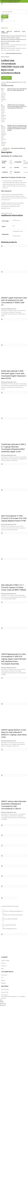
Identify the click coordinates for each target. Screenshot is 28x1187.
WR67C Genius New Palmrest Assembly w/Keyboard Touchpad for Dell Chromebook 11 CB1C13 (13, 805)
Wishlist (3, 980)
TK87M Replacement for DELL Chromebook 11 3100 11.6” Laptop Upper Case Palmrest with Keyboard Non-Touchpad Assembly (13, 659)
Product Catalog (5, 960)
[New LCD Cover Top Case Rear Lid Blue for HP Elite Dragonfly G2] (3, 95)
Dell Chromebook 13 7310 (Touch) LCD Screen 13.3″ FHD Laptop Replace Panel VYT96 (14, 518)
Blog (2, 968)
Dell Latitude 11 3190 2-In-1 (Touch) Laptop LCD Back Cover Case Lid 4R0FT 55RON (13, 587)
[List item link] (14, 920)
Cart (2, 977)
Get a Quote (6, 77)
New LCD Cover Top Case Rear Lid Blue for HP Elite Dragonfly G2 (17, 89)
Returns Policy (4, 992)
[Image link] (8, 900)
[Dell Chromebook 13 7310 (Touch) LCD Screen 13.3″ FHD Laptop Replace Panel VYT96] (14, 476)
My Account (4, 975)
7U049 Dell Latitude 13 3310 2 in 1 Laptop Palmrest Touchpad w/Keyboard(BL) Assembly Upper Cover (13, 448)
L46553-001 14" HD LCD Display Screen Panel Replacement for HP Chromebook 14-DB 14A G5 (16, 106)
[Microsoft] (14, 860)
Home (2, 53)
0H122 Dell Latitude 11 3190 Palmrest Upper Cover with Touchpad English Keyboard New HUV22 (13, 374)
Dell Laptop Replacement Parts (14, 53)
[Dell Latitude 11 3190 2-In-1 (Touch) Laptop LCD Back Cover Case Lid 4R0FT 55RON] (14, 545)
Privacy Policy (4, 994)
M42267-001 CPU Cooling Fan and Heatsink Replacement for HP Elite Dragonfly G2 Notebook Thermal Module (17, 128)
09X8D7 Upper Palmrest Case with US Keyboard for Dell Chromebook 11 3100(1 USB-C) (14, 301)
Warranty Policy (5, 989)
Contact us (4, 965)
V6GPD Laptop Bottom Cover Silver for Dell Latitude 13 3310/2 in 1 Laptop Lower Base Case (14, 733)
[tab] (6, 148)
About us (3, 963)
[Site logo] (8, 6)
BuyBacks (3, 983)
